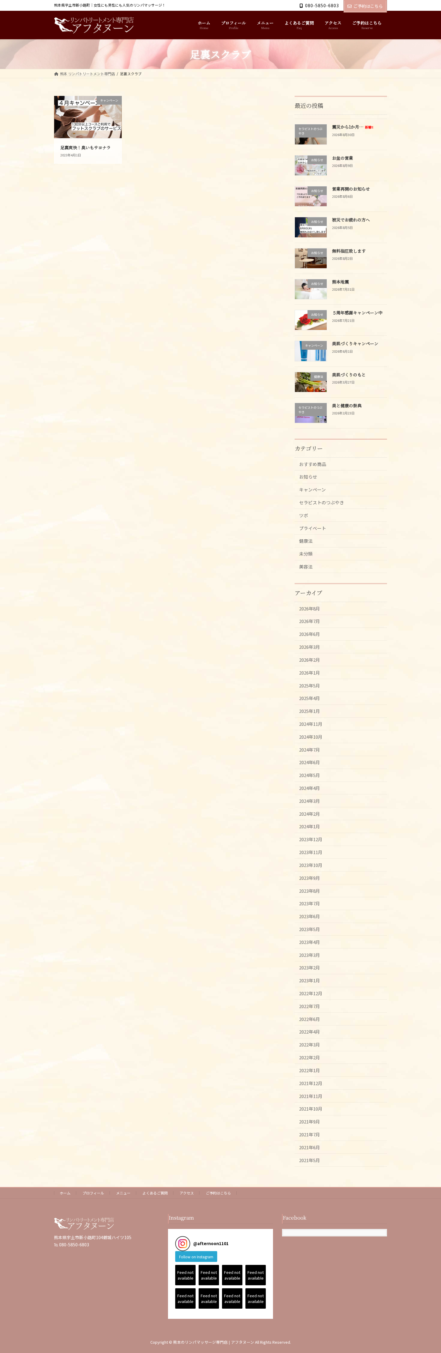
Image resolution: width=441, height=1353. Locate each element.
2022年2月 (309, 1057)
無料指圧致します (349, 251)
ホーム (65, 1192)
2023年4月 (309, 942)
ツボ (303, 515)
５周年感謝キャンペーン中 (357, 313)
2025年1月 (309, 711)
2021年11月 (310, 1096)
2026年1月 (309, 672)
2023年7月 (309, 904)
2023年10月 (310, 865)
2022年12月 (310, 993)
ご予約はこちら (368, 6)
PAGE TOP (425, 1307)
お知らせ (308, 477)
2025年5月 (309, 685)
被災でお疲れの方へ (351, 220)
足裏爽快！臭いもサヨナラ (85, 147)
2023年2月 (309, 968)
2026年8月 (309, 608)
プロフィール (93, 1192)
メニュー (123, 1192)
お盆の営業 (342, 158)
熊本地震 (340, 282)
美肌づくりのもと (349, 375)
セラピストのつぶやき (321, 502)
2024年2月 (309, 814)
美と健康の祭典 (347, 405)
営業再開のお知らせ (351, 189)
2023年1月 (309, 981)
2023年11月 (310, 852)
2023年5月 (309, 929)
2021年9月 (309, 1121)
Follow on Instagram (196, 1256)
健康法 (306, 541)
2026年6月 (309, 634)
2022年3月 (309, 1045)
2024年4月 (309, 788)
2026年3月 (309, 647)
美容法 (306, 566)
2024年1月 (309, 826)
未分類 (306, 554)
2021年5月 (309, 1160)
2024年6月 (309, 762)
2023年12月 (310, 839)
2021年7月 (309, 1134)
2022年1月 (309, 1070)
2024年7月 (309, 749)
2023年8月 (309, 891)
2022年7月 (309, 1006)
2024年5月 (309, 775)
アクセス (187, 1192)
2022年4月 (309, 1032)
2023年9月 (309, 878)
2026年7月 (309, 621)
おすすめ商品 (312, 464)
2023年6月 (309, 916)
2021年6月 (309, 1147)
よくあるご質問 (155, 1192)
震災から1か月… (352, 127)
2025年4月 (309, 698)
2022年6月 (309, 1019)
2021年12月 (310, 1083)
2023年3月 (309, 955)
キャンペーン (312, 490)
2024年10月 (310, 737)
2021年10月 (310, 1109)
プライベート (312, 528)
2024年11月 (310, 724)
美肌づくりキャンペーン (355, 344)
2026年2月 (309, 660)
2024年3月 (309, 801)
